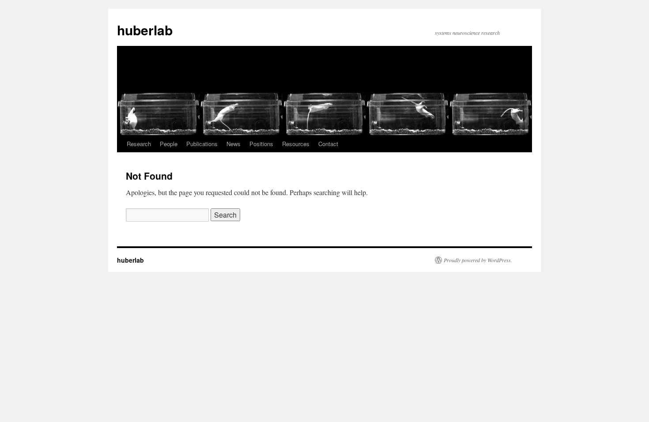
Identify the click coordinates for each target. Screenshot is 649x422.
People (168, 143)
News (233, 143)
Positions (261, 143)
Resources (295, 143)
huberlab (145, 29)
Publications (202, 143)
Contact (328, 143)
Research (139, 143)
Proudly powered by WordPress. (478, 260)
